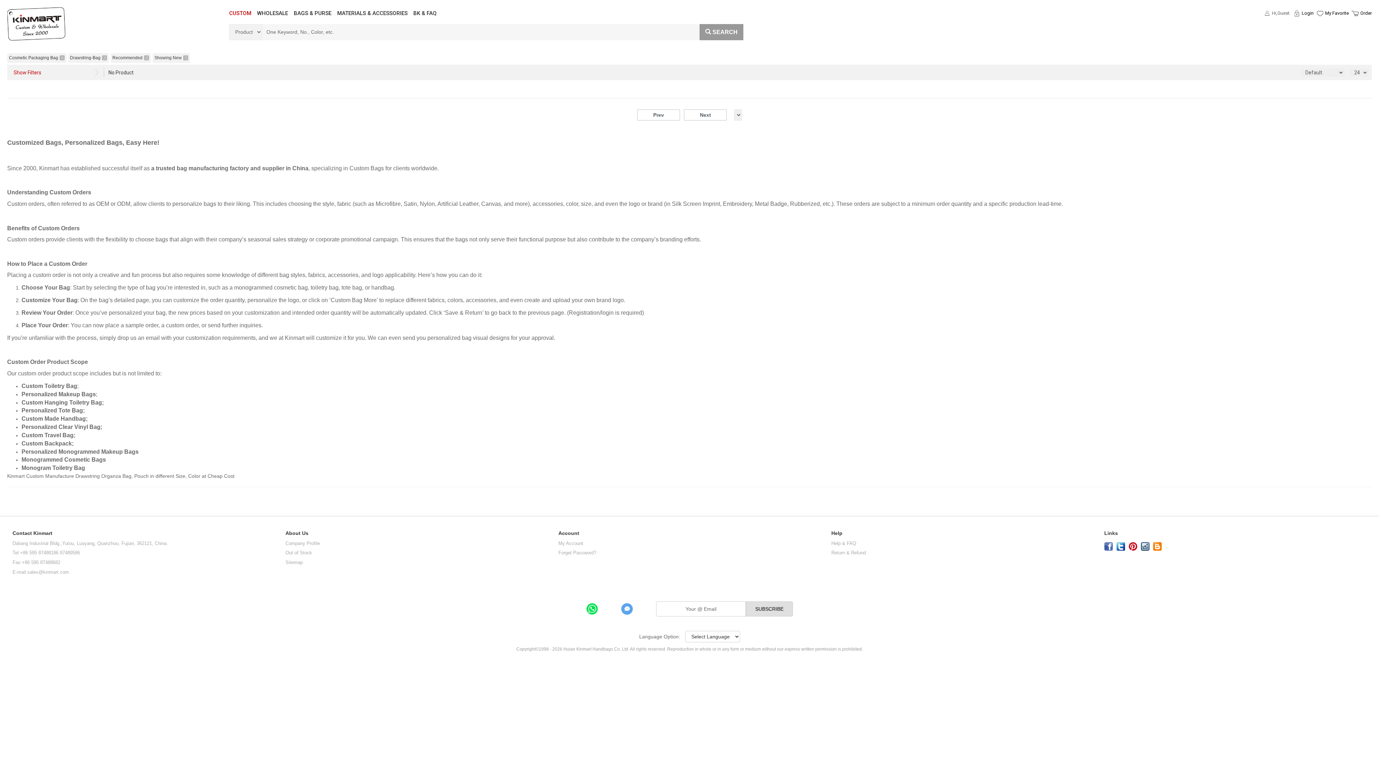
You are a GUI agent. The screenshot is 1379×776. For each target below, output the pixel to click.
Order (1366, 13)
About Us (296, 533)
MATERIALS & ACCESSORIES (372, 13)
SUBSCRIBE (769, 609)
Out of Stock (298, 552)
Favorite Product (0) (1319, 26)
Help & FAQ (843, 543)
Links (1111, 533)
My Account (570, 543)
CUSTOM (240, 13)
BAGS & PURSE (312, 13)
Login (1308, 13)
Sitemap (294, 562)
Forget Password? (577, 552)
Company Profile (302, 543)
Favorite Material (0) (1319, 36)
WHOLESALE (272, 13)
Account (568, 533)
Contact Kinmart (32, 533)
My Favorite (1337, 13)
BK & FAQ (425, 13)
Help (836, 533)
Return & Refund (848, 552)
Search (725, 32)
